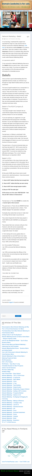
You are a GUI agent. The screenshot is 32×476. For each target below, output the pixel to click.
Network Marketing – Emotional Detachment (13, 412)
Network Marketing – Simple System (11, 387)
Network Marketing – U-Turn (9, 383)
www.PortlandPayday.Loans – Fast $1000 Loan (16, 461)
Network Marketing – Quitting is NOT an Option (14, 391)
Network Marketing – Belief (9, 418)
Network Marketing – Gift (8, 408)
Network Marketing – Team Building (11, 385)
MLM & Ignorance (6, 360)
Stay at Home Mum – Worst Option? (11, 373)
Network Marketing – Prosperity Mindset (12, 393)
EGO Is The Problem (7, 362)
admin (6, 39)
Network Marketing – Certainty (10, 416)
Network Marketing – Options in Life (11, 395)
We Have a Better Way (8, 369)
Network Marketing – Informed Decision (12, 406)
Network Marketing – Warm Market (11, 379)
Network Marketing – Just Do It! (10, 404)
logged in (11, 302)
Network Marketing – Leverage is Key (12, 402)
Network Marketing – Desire (9, 414)
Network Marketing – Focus (9, 410)
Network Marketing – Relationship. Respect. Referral (15, 389)
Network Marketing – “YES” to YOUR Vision (13, 375)
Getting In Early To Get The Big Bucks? (12, 334)
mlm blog (17, 39)
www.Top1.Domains (17, 11)
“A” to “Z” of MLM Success (9, 422)
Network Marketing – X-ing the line (11, 377)
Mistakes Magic (6, 371)
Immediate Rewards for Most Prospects (12, 365)
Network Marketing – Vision (9, 381)
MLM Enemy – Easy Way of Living (11, 364)
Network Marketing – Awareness (10, 420)
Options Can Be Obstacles (9, 367)
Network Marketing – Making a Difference (13, 400)
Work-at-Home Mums (10, 471)
